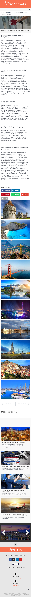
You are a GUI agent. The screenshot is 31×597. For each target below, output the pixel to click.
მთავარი (3, 12)
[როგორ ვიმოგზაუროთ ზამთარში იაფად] (15, 434)
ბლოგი (9, 12)
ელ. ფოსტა (15, 576)
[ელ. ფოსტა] (15, 574)
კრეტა (15, 532)
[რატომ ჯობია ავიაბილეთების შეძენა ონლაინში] (15, 458)
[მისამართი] (15, 581)
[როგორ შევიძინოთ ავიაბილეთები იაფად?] (15, 505)
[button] (29, 9)
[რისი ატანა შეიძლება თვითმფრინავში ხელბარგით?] (15, 481)
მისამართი (16, 584)
